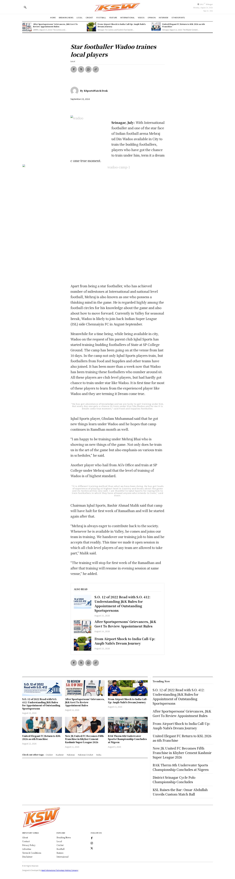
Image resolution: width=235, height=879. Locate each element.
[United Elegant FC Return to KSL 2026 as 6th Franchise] (156, 27)
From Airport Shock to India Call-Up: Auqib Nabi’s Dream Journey (122, 25)
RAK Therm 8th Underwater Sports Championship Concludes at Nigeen (127, 739)
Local (72, 61)
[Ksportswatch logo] (117, 7)
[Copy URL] (96, 69)
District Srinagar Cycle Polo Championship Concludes (174, 779)
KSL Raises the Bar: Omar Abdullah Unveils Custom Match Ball (180, 791)
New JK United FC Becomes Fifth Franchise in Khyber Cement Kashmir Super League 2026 (84, 739)
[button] (25, 7)
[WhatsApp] (88, 69)
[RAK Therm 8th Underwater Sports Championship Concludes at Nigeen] (128, 725)
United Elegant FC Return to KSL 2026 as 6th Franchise (183, 25)
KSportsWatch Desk (96, 90)
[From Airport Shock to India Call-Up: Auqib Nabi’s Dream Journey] (91, 27)
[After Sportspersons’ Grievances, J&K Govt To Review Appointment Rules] (26, 27)
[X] (81, 69)
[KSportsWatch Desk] (75, 91)
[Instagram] (91, 843)
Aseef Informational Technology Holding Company (59, 870)
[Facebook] (73, 69)
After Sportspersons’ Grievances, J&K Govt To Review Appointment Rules (55, 25)
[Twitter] (91, 848)
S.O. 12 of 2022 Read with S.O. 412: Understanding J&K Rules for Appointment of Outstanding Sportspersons (122, 604)
